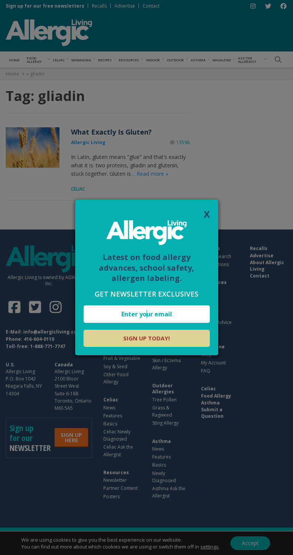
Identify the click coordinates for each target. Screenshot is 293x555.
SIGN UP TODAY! (146, 338)
